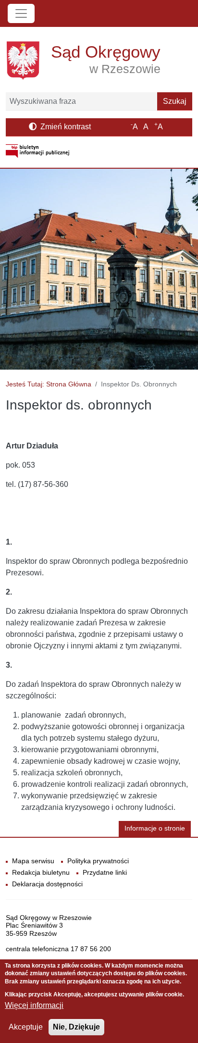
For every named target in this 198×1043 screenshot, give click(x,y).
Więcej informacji (34, 1005)
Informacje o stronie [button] (154, 828)
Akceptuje (26, 1027)
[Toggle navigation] (21, 13)
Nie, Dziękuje (76, 1027)
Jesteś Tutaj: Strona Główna (48, 384)
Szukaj (174, 101)
